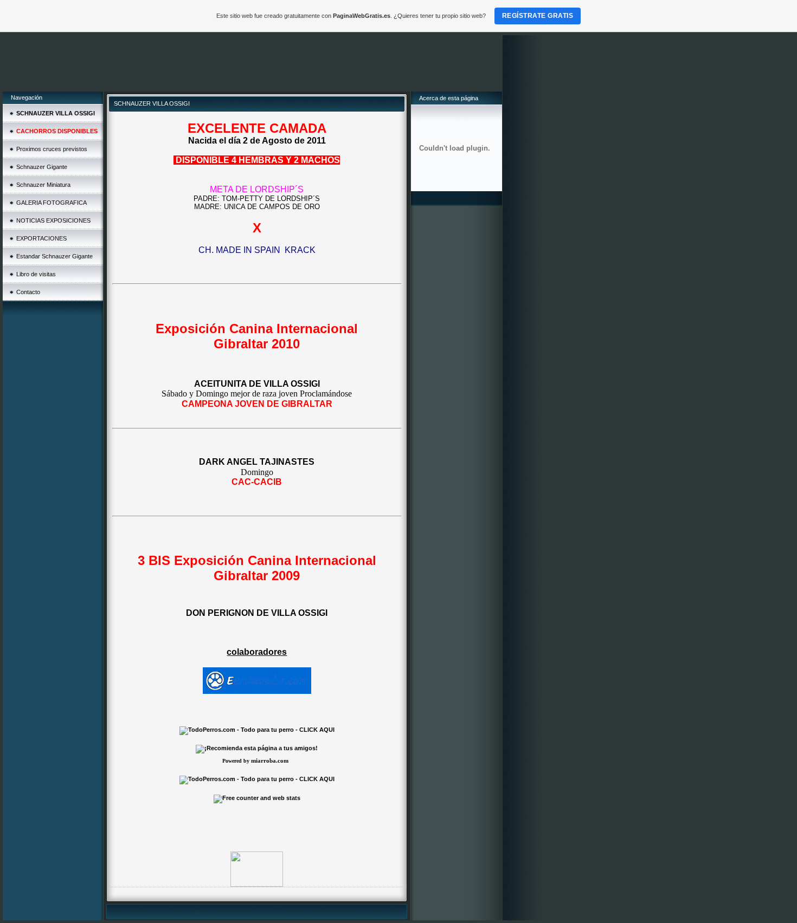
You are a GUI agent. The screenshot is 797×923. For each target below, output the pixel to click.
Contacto (28, 292)
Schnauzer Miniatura (43, 184)
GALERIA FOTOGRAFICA (51, 202)
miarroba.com (269, 760)
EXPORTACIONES (41, 238)
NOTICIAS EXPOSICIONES (53, 220)
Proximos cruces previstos (51, 149)
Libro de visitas (36, 274)
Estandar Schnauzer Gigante (54, 256)
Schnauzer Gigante (41, 167)
